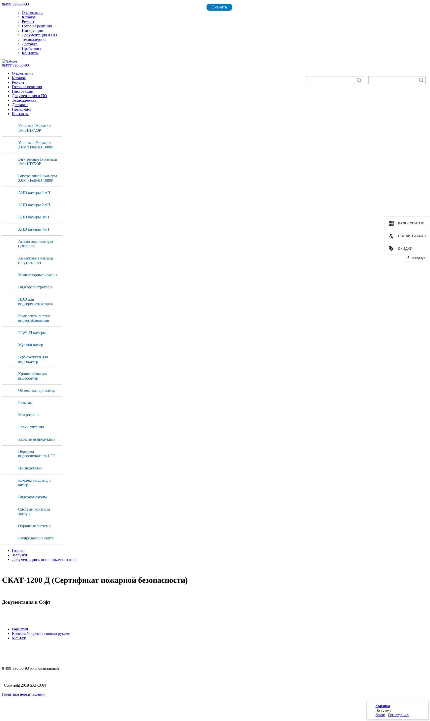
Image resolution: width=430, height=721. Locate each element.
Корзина (383, 706)
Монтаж (19, 638)
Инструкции (32, 30)
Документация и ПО (39, 35)
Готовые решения (37, 26)
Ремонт (28, 21)
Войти (380, 715)
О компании (32, 12)
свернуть (420, 258)
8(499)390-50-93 (15, 4)
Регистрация (398, 715)
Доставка (30, 44)
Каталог (29, 17)
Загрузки (19, 555)
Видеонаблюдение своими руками (41, 633)
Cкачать (219, 7)
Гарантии (20, 629)
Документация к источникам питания (44, 559)
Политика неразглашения (23, 694)
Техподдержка (34, 39)
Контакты (30, 53)
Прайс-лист (32, 48)
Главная (18, 550)
